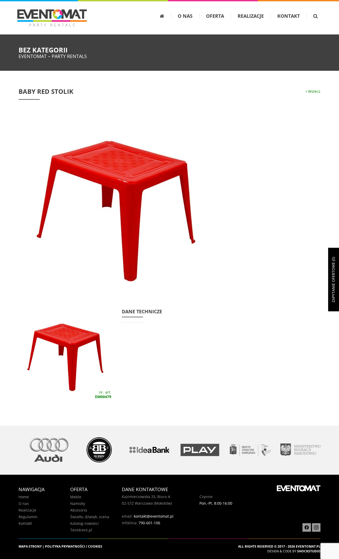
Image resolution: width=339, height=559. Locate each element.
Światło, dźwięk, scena (89, 516)
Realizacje (251, 16)
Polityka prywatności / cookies (73, 546)
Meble (75, 496)
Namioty (77, 503)
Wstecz (313, 91)
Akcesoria (78, 510)
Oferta (215, 16)
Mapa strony (30, 546)
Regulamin (28, 516)
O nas (185, 16)
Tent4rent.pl (81, 529)
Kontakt (288, 16)
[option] (44, 450)
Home (24, 496)
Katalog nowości (84, 523)
